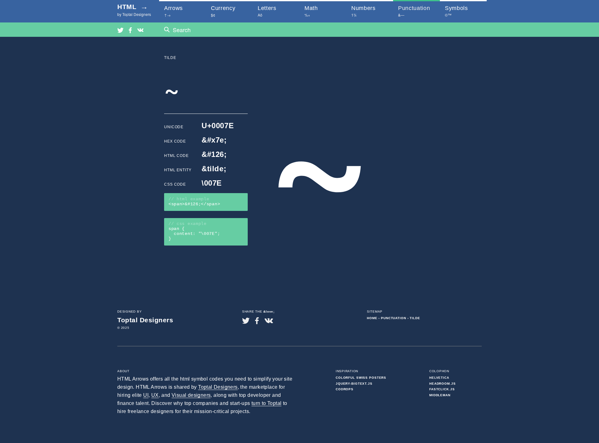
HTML (132, 6)
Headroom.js (442, 383)
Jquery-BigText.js (354, 383)
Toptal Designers (217, 387)
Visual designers (191, 395)
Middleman (439, 395)
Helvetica (439, 377)
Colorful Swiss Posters (361, 377)
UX (155, 395)
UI (146, 395)
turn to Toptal (266, 403)
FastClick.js (442, 389)
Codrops (344, 389)
